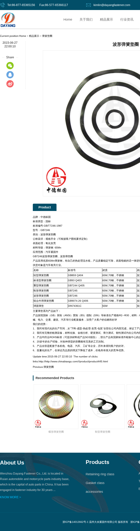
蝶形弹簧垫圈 (56, 431)
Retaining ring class (100, 474)
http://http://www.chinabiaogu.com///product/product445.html (73, 361)
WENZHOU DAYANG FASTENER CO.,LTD (8, 19)
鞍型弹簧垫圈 (102, 431)
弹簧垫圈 (47, 35)
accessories (94, 491)
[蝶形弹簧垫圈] (56, 406)
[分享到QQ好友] (10, 74)
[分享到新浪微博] (10, 83)
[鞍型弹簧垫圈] (102, 406)
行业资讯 (126, 19)
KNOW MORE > (10, 497)
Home (67, 19)
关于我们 (86, 19)
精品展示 (106, 19)
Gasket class (95, 483)
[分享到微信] (10, 65)
